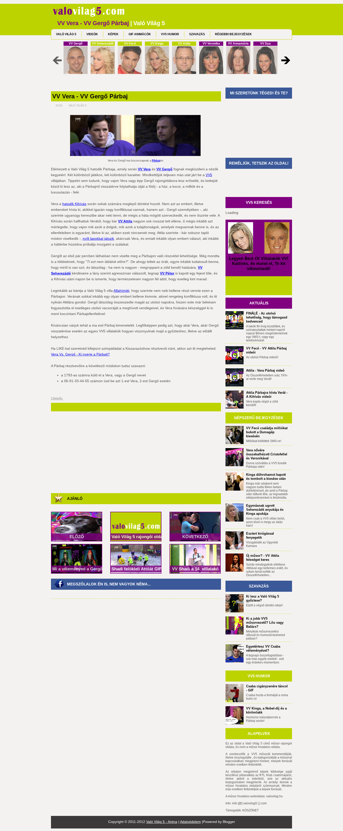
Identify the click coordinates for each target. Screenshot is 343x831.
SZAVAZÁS (197, 34)
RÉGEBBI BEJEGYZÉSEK (233, 34)
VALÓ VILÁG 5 (66, 34)
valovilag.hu (274, 796)
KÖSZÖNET (250, 810)
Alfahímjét (121, 291)
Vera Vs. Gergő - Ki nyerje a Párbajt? (80, 354)
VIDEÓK (92, 34)
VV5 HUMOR (170, 34)
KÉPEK (113, 34)
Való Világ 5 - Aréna (161, 822)
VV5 (209, 175)
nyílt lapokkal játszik (98, 238)
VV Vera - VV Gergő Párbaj (90, 96)
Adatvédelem (190, 822)
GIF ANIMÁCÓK (140, 34)
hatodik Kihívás (74, 204)
